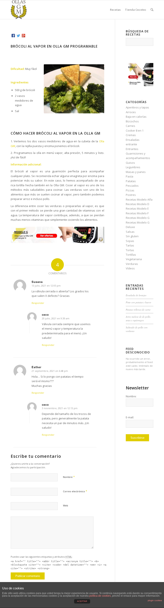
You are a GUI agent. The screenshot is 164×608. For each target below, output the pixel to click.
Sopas (130, 241)
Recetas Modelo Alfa (139, 199)
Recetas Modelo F (137, 213)
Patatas (131, 181)
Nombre (69, 477)
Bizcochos (132, 121)
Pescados (132, 186)
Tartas (130, 245)
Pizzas (130, 190)
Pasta (129, 176)
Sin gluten (132, 236)
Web (65, 505)
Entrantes (132, 149)
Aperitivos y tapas (137, 107)
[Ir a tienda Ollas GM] (139, 85)
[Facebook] (13, 35)
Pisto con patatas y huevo (138, 302)
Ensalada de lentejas (136, 295)
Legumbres (133, 167)
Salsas (130, 232)
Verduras (132, 264)
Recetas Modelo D (137, 204)
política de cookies (100, 595)
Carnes (130, 126)
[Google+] (23, 35)
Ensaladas (132, 140)
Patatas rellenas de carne (138, 309)
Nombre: (131, 396)
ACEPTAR (82, 601)
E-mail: (130, 417)
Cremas (131, 135)
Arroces (131, 112)
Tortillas (131, 255)
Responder (38, 303)
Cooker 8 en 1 (135, 130)
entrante (131, 144)
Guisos (130, 163)
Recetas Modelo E (137, 208)
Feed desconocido (138, 350)
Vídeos (130, 268)
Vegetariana (134, 259)
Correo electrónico (75, 491)
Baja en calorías (136, 117)
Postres (131, 195)
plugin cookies (155, 600)
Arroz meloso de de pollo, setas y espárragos (138, 318)
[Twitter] (18, 35)
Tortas (130, 250)
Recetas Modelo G (137, 218)
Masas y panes (136, 172)
